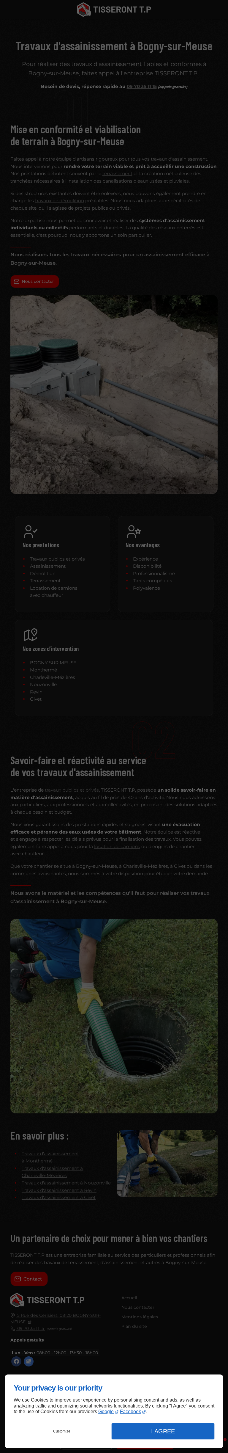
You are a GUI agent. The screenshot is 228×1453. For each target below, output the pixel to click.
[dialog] (114, 1411)
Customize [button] (61, 1431)
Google (106, 1411)
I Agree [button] (163, 1431)
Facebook (130, 1411)
